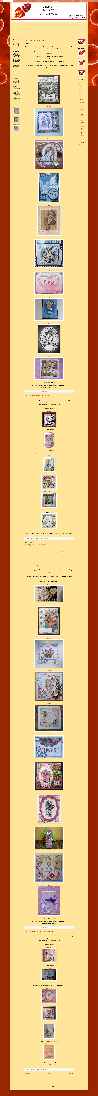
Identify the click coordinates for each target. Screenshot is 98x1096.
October (81, 104)
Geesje (49, 139)
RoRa (50, 474)
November (82, 102)
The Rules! (19, 20)
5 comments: (37, 538)
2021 (80, 89)
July (81, 111)
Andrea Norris (49, 947)
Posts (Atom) (32, 1079)
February (82, 140)
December (82, 99)
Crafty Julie (50, 432)
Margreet (50, 512)
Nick (50, 411)
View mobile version (49, 1075)
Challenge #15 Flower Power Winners (38, 395)
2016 (80, 98)
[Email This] (41, 391)
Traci (49, 323)
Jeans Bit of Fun (49, 1022)
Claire (49, 106)
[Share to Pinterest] (47, 391)
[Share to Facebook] (45, 391)
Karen (49, 172)
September (82, 106)
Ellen (14, 107)
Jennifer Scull (50, 988)
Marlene (50, 968)
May (81, 114)
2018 (80, 94)
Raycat (51, 1086)
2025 (80, 82)
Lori (49, 270)
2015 (80, 144)
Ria (49, 455)
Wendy (49, 356)
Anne (48, 584)
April (81, 137)
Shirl (49, 297)
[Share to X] (44, 391)
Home (13, 20)
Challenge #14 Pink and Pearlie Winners (39, 931)
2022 (80, 87)
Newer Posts (27, 1073)
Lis (49, 205)
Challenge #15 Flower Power (35, 545)
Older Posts (71, 1073)
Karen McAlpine (49, 1043)
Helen (50, 1005)
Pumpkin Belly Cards (49, 491)
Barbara (49, 73)
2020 (80, 91)
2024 (80, 84)
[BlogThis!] (43, 391)
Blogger (59, 1086)
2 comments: (37, 1069)
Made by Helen (16, 124)
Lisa (49, 238)
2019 (80, 93)
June (81, 112)
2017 (80, 96)
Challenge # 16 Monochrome (35, 40)
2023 (80, 86)
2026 (80, 81)
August (81, 109)
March (81, 139)
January (81, 142)
